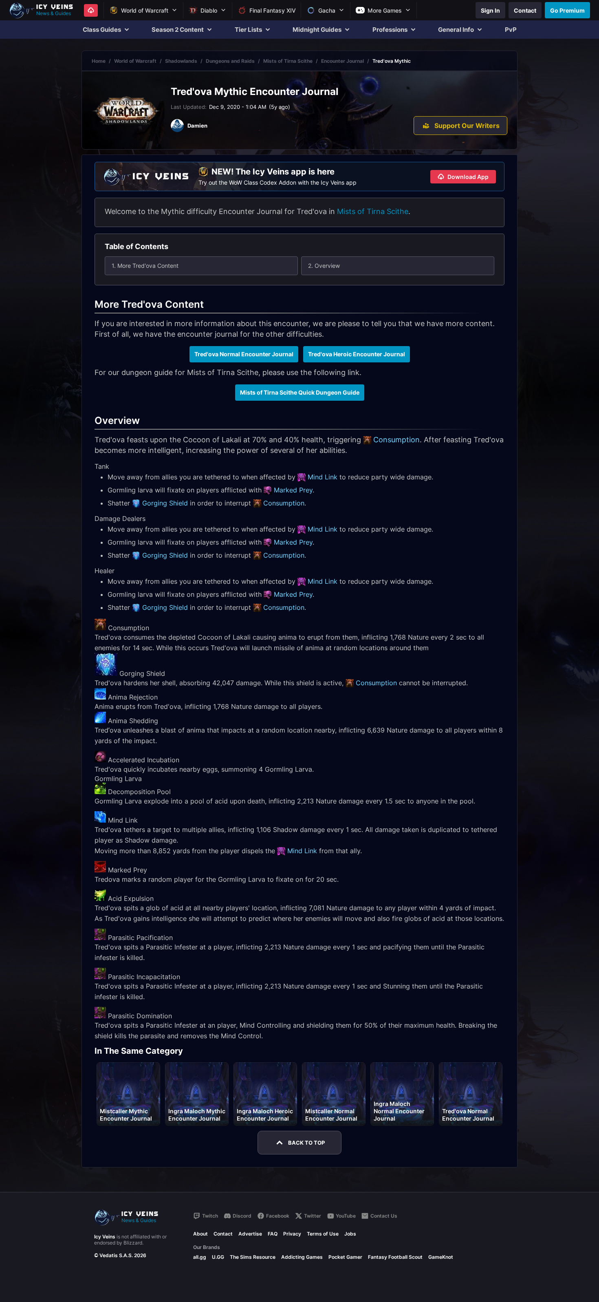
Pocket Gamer (345, 1257)
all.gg (199, 1257)
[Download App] (91, 10)
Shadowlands (181, 61)
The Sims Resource (252, 1257)
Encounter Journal (342, 61)
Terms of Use (323, 1234)
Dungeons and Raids (230, 61)
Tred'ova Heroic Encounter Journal (356, 354)
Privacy (292, 1234)
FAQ (272, 1234)
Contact (223, 1234)
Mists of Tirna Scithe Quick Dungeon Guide (299, 392)
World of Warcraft (135, 61)
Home (99, 61)
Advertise (250, 1234)
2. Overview (324, 265)
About (200, 1234)
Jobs (350, 1234)
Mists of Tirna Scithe (288, 61)
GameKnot (440, 1257)
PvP (511, 29)
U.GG (218, 1257)
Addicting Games (302, 1257)
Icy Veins (104, 1237)
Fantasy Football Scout (395, 1257)
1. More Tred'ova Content (145, 265)
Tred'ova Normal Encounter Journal (243, 354)
